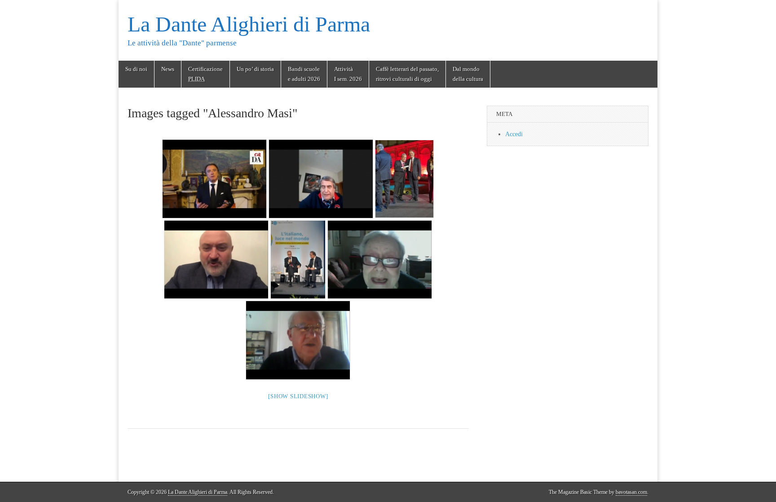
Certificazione (205, 74)
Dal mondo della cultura (468, 74)
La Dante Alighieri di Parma (249, 24)
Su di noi (136, 69)
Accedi (514, 134)
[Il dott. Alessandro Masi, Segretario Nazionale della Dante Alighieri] (214, 178)
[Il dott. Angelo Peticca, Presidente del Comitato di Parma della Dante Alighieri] (321, 178)
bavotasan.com (631, 492)
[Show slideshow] (298, 396)
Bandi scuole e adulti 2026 (304, 74)
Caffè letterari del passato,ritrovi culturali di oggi (407, 74)
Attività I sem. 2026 (348, 74)
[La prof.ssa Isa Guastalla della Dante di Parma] (379, 259)
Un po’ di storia (255, 69)
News (167, 69)
